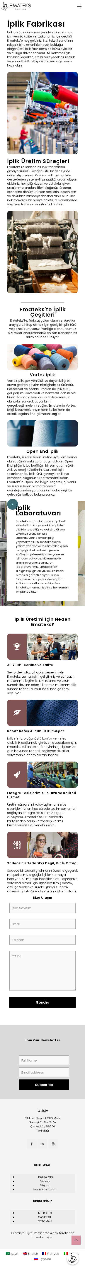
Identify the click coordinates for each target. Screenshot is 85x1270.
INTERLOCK (44, 1213)
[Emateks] (16, 6)
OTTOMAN (45, 1221)
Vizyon (44, 1185)
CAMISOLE (45, 1217)
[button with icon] (31, 1144)
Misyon (45, 1181)
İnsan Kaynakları (44, 1189)
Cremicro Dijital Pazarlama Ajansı (34, 1233)
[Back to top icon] (76, 1240)
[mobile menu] (79, 6)
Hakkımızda (45, 1177)
